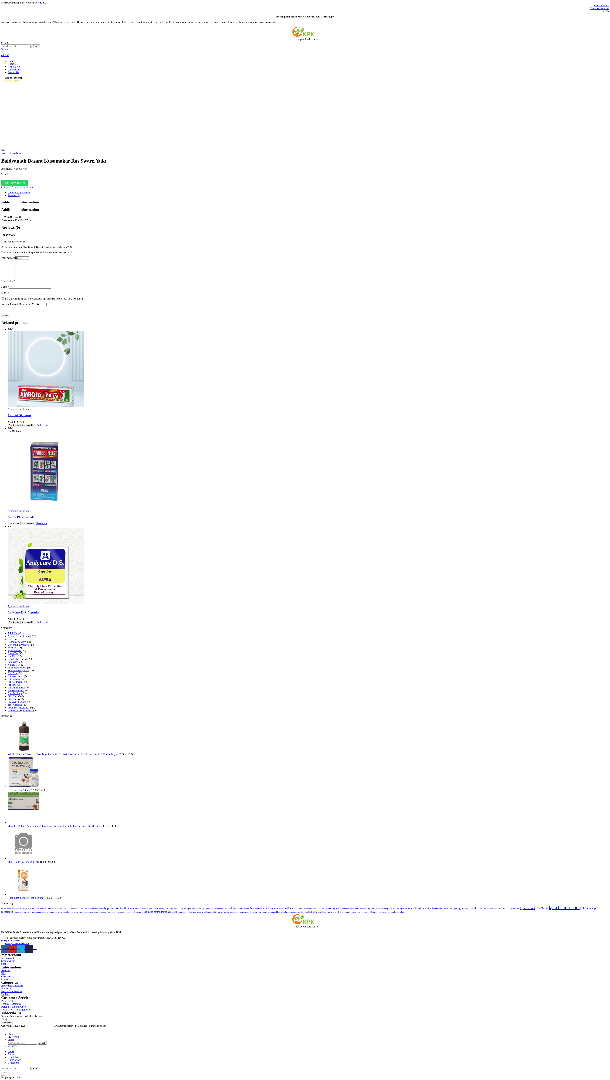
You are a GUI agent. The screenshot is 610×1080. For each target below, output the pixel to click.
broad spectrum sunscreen (88, 908)
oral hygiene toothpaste (79, 912)
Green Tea (13, 653)
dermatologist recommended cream (208, 908)
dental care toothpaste (183, 908)
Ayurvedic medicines (11, 153)
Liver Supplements (17, 667)
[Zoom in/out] (2, 1072)
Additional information (19, 192)
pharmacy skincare (107, 912)
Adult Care (13, 633)
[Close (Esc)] (12, 1072)
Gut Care (12, 656)
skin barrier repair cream (224, 912)
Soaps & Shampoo (17, 702)
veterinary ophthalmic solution (394, 912)
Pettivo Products (16, 690)
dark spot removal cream (164, 908)
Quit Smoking (15, 693)
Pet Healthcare (15, 682)
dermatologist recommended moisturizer (309, 908)
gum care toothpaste (470, 908)
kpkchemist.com (564, 907)
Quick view (14, 425)
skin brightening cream (265, 912)
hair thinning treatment (511, 908)
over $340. (40, 2)
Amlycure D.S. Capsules (23, 612)
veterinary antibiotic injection (371, 912)
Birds (10, 639)
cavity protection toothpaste (116, 908)
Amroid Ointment (19, 415)
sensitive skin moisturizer (200, 911)
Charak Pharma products (143, 908)
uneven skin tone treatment (350, 912)
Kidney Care (14, 664)
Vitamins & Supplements (20, 710)
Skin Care (13, 696)
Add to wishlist (28, 425)
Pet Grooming (15, 679)
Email (5, 292)
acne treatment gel (10, 908)
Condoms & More (17, 642)
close (18, 1077)
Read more (41, 523)
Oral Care (12, 673)
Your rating (7, 257)
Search (36, 46)
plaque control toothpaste (158, 911)
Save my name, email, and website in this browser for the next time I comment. (44, 298)
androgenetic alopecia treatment (34, 908)
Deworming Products (18, 644)
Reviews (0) (14, 195)
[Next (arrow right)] (5, 1075)
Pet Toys (12, 684)
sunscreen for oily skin (302, 912)
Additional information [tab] (20, 202)
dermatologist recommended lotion (276, 908)
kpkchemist (527, 908)
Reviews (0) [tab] (10, 227)
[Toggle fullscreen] (5, 1072)
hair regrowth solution (492, 908)
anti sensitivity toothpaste (69, 908)
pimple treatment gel (138, 912)
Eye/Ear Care (14, 650)
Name (5, 286)
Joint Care (13, 662)
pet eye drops (93, 912)
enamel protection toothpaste (393, 908)
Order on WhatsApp (14, 182)
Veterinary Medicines (18, 707)
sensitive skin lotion (179, 912)
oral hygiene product (62, 912)
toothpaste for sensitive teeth (325, 911)
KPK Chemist (542, 908)
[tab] (308, 192)
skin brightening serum (284, 912)
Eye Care (12, 647)
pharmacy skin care (123, 912)
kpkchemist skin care (23, 912)
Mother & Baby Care (18, 670)
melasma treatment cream (43, 912)
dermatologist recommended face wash (241, 908)
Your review (8, 281)
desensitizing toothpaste (369, 908)
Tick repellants (15, 704)
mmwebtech (113, 1025)
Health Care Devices (18, 659)
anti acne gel (53, 908)
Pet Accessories (15, 676)
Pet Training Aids (16, 687)
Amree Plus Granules (21, 517)
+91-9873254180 (10, 80)
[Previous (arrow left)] (2, 1075)
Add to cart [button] (42, 425)
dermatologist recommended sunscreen (341, 908)
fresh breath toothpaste (449, 908)
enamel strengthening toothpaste (422, 908)
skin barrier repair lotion (245, 912)
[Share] (9, 1072)
